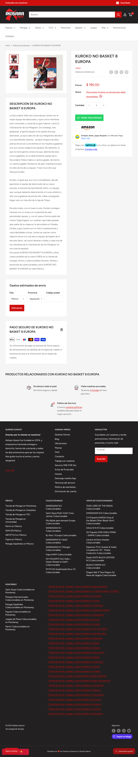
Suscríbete (125, 3)
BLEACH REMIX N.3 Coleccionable (95, 566)
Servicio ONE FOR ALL (66, 465)
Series (38, 27)
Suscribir (101, 459)
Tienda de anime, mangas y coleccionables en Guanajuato (76, 615)
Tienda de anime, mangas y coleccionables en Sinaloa (74, 624)
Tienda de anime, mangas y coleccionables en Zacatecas (75, 713)
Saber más (85, 138)
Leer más (9, 470)
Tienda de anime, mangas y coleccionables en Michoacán (76, 662)
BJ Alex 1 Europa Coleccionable (61, 535)
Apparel (78, 27)
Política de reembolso (65, 487)
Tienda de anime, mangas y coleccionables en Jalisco (73, 666)
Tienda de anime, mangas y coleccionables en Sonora (74, 619)
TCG (51, 27)
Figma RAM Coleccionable (59, 554)
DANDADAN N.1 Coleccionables (53, 529)
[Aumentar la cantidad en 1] (103, 105)
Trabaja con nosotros (65, 461)
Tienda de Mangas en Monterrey (20, 506)
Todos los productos (21, 45)
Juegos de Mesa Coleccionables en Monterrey (20, 620)
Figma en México (13, 539)
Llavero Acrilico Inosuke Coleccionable (97, 541)
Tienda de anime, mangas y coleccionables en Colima (74, 600)
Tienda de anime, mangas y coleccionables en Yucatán (74, 709)
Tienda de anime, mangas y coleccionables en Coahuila (74, 596)
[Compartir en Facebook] (111, 72)
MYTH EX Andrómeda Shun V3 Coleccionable (60, 570)
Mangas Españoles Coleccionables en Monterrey (19, 606)
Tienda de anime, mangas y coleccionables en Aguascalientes (78, 586)
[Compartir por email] (126, 72)
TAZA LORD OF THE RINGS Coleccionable (99, 507)
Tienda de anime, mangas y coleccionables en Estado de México (79, 610)
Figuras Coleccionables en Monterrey (18, 613)
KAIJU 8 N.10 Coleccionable (99, 528)
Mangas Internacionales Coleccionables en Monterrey (19, 598)
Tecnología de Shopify (14, 729)
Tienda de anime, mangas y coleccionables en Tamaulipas (76, 694)
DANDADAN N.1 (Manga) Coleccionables (58, 548)
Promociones (119, 27)
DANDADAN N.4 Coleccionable (101, 513)
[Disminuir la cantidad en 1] (89, 105)
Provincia (32, 292)
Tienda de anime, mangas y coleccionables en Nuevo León (76, 652)
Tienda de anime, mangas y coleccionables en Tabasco (74, 690)
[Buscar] (118, 15)
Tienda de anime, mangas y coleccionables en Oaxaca (74, 647)
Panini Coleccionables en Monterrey (17, 628)
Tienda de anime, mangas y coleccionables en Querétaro (75, 638)
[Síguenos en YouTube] (129, 731)
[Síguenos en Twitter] (119, 731)
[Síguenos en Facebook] (113, 731)
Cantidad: (80, 105)
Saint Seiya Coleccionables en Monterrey (20, 591)
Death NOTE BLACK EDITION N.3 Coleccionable (100, 559)
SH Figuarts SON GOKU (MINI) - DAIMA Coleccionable (101, 533)
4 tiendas (94, 390)
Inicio (7, 45)
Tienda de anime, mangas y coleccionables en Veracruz (74, 704)
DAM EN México (13, 530)
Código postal (53, 292)
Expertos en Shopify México (80, 751)
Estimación (17, 308)
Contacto (59, 456)
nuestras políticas (73, 407)
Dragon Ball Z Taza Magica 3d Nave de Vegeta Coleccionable (101, 574)
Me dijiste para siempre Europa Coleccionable (60, 522)
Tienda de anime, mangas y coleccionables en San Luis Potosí (77, 629)
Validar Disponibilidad (91, 117)
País (11, 292)
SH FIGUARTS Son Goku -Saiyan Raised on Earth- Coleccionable (58, 562)
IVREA (78, 68)
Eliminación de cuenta (65, 491)
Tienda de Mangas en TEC (17, 514)
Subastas (9, 36)
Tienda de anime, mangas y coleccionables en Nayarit (74, 657)
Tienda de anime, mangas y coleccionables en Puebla (73, 643)
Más (104, 27)
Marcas (58, 448)
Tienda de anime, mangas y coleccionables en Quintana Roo (77, 633)
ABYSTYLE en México (15, 535)
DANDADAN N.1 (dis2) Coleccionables (57, 541)
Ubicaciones (61, 443)
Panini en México (13, 526)
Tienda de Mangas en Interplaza (20, 510)
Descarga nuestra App (65, 478)
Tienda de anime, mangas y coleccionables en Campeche (76, 685)
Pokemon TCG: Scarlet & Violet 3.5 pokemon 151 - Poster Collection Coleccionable (101, 550)
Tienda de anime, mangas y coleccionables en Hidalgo (74, 671)
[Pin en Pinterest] (116, 72)
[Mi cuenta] (125, 14)
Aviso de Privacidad (64, 469)
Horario (58, 474)
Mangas (23, 27)
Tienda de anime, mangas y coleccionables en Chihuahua (75, 605)
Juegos (93, 27)
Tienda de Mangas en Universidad (15, 520)
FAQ (57, 452)
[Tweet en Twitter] (121, 72)
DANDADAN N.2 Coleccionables (54, 507)
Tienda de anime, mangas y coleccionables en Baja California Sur (79, 680)
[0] (130, 14)
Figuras (8, 27)
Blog (57, 439)
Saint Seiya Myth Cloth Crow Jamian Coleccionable (60, 514)
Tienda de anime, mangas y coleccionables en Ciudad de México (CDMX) (83, 591)
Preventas (65, 27)
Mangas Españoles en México (19, 543)
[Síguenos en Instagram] (124, 731)
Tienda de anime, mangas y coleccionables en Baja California (77, 676)
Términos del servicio (65, 482)
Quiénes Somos (62, 434)
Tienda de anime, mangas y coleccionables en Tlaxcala (74, 699)
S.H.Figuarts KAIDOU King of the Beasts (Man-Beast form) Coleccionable (100, 520)
